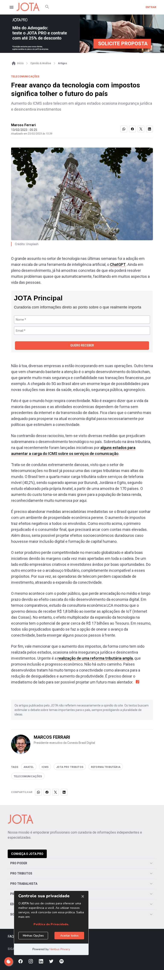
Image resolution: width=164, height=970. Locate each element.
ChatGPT (118, 264)
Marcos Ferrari (23, 125)
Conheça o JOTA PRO (27, 854)
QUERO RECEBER (82, 345)
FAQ (11, 936)
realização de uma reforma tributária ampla (95, 658)
